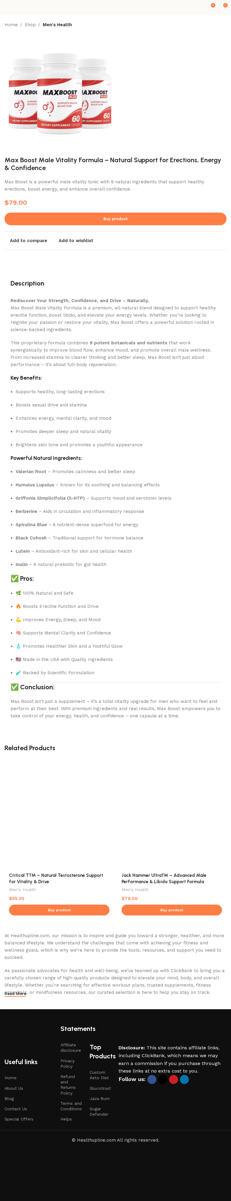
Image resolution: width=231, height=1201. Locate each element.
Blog (9, 1098)
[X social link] (162, 1079)
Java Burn (100, 1098)
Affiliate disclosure (70, 1047)
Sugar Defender (99, 1111)
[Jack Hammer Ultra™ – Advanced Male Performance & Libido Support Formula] (171, 814)
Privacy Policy (67, 1063)
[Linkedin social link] (184, 1079)
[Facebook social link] (151, 1079)
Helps (66, 1119)
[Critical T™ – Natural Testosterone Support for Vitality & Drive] (59, 814)
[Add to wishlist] (108, 764)
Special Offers (19, 1119)
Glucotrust (100, 1088)
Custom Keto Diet (99, 1075)
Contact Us (16, 1108)
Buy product (115, 218)
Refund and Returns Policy (68, 1084)
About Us (14, 1088)
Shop (30, 24)
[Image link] (158, 1034)
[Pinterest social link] (173, 1079)
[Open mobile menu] (7, 8)
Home (11, 24)
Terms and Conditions (71, 1106)
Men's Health (57, 24)
